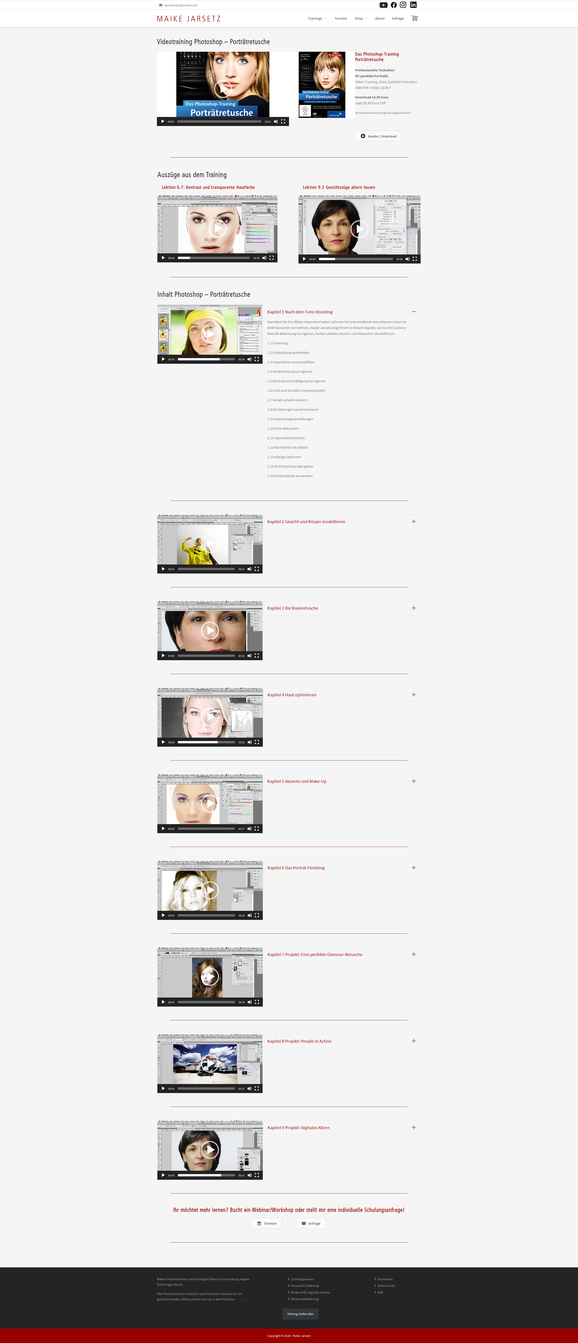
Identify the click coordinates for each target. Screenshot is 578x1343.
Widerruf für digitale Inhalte (310, 1292)
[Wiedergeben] (163, 121)
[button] (223, 89)
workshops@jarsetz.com (181, 5)
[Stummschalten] (276, 121)
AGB (380, 1292)
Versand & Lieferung (305, 1285)
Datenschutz (386, 1285)
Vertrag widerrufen (300, 1314)
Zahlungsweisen (302, 1279)
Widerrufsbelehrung (305, 1299)
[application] (223, 89)
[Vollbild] (283, 121)
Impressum (385, 1279)
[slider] (219, 121)
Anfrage (240, 1299)
